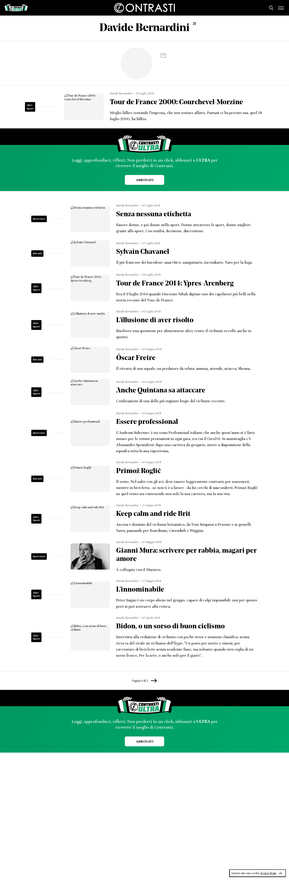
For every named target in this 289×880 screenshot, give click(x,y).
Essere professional (147, 422)
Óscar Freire (136, 358)
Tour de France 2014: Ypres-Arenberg (175, 283)
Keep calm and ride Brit (153, 514)
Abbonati (144, 180)
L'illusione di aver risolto (154, 320)
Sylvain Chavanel (142, 252)
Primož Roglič (138, 471)
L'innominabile (140, 589)
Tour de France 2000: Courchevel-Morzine (176, 102)
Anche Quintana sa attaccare (160, 390)
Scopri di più (268, 873)
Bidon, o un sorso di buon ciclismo (170, 626)
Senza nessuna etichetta (153, 214)
